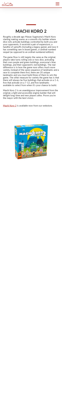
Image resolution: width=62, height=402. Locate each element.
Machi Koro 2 (9, 106)
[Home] (15, 4)
